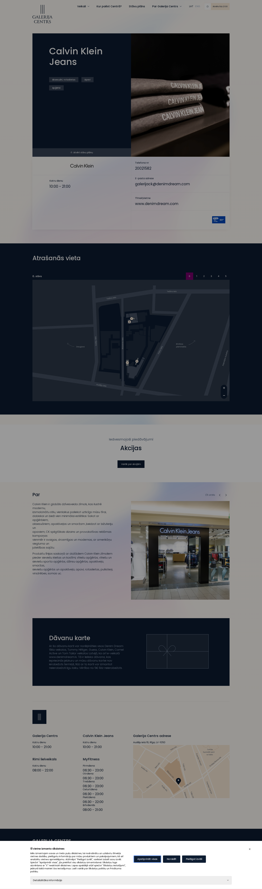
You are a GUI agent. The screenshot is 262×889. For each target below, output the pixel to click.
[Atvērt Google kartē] (181, 771)
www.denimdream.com (180, 201)
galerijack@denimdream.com (180, 183)
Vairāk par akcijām (131, 464)
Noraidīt (171, 859)
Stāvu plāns (137, 6)
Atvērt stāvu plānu (83, 152)
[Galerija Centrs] (42, 14)
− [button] (224, 395)
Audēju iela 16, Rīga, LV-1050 (149, 742)
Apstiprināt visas (147, 859)
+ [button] (224, 388)
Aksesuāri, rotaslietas (63, 79)
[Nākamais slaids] (220, 495)
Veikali (81, 6)
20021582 (180, 166)
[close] (249, 849)
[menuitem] (191, 6)
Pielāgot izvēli (194, 859)
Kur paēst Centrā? (109, 6)
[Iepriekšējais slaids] (226, 495)
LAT (191, 6)
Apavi (87, 79)
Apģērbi (56, 87)
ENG (197, 6)
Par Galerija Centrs (165, 6)
